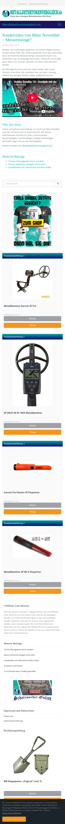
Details (32, 318)
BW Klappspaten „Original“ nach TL (23, 781)
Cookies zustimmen (14, 819)
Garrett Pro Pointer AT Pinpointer (22, 492)
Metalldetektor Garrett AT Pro (20, 306)
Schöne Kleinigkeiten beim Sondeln (26, 161)
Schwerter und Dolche (13, 666)
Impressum (22, 4)
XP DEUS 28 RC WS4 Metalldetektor (23, 412)
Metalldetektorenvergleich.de (21, 24)
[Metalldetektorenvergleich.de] (32, 13)
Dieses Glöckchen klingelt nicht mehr (27, 164)
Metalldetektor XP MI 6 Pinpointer (22, 571)
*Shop (32, 325)
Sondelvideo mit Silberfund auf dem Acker (29, 167)
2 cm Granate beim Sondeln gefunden (20, 671)
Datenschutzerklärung (38, 4)
